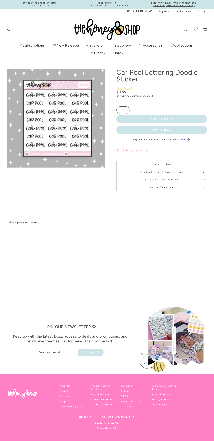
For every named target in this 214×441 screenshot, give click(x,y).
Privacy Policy (160, 399)
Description (161, 164)
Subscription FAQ (100, 394)
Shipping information (162, 179)
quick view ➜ (30, 275)
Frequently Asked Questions (100, 387)
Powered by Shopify (107, 428)
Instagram (127, 386)
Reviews (64, 391)
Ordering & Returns (101, 399)
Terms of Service (161, 394)
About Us (65, 386)
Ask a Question (162, 187)
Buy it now (162, 130)
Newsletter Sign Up (71, 406)
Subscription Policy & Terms (164, 387)
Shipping (121, 96)
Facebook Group (130, 401)
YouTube (126, 406)
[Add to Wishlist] (50, 236)
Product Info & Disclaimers (162, 172)
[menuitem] (33, 45)
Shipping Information (102, 404)
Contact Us (66, 396)
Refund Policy (160, 404)
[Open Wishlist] (196, 29)
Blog (62, 401)
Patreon (125, 391)
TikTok (124, 396)
